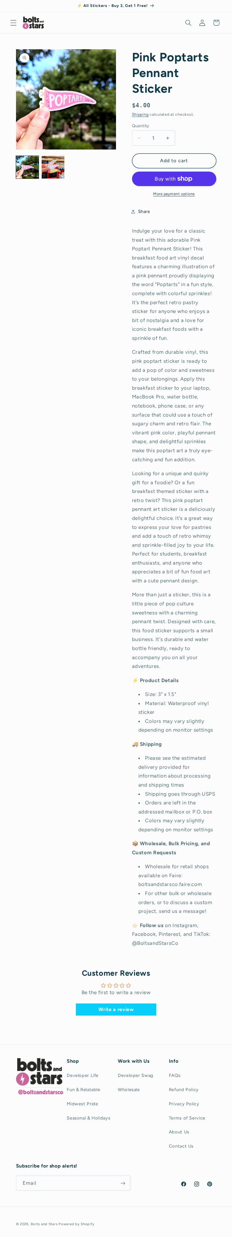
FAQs (175, 1075)
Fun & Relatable (83, 1089)
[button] (13, 23)
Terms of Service (187, 1118)
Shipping (140, 114)
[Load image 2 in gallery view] (53, 167)
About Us (179, 1132)
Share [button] (144, 211)
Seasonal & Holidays (88, 1118)
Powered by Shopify (76, 1224)
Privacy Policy (184, 1104)
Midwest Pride (82, 1104)
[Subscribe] (123, 1183)
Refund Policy (184, 1089)
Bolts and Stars (44, 1224)
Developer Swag (135, 1075)
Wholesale (129, 1089)
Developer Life (82, 1075)
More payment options (174, 194)
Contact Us (181, 1146)
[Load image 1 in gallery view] (27, 167)
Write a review (116, 1009)
